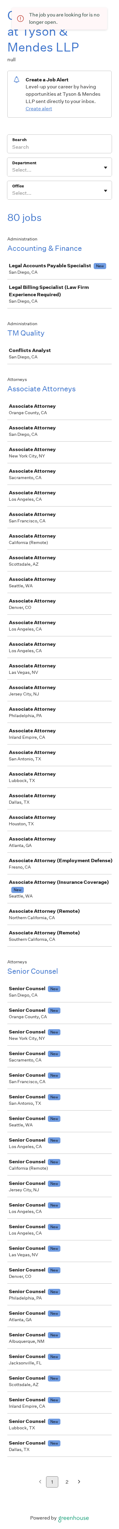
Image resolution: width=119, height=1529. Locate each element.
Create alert (39, 109)
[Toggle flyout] (105, 167)
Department (24, 162)
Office (18, 186)
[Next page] (79, 1482)
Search (19, 139)
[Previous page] (40, 1482)
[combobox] (12, 170)
